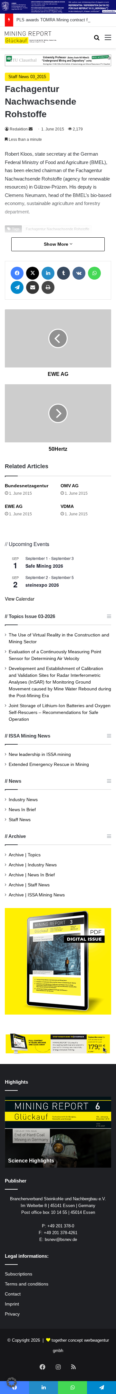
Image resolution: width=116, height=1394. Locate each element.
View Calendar (19, 598)
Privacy (12, 1314)
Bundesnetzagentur (26, 485)
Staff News (20, 819)
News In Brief (22, 809)
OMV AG (70, 485)
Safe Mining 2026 (44, 566)
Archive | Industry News (33, 864)
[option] (58, 1132)
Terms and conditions (26, 1284)
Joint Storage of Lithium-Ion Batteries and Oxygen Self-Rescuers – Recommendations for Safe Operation (60, 712)
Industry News (23, 799)
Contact (13, 1294)
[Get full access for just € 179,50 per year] (58, 1043)
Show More (57, 244)
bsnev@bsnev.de (61, 1239)
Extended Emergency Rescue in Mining (49, 764)
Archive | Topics (25, 854)
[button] (11, 1382)
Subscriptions (18, 1274)
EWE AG (14, 506)
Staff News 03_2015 (27, 76)
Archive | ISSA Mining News (37, 895)
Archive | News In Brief (32, 875)
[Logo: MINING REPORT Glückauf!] (30, 37)
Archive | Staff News (29, 885)
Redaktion (19, 129)
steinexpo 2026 (42, 585)
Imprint (12, 1304)
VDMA (67, 506)
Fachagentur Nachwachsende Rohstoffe (57, 229)
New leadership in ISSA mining (40, 754)
